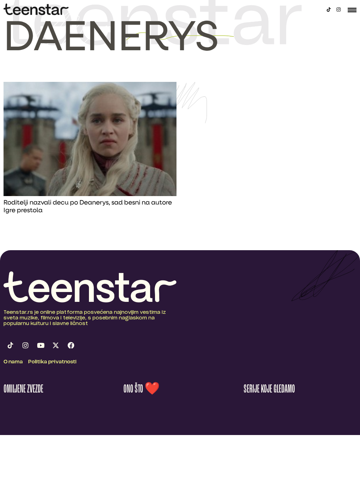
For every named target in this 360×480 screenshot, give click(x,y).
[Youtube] (40, 345)
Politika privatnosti (52, 362)
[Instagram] (338, 9)
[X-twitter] (55, 345)
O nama (13, 362)
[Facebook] (70, 345)
